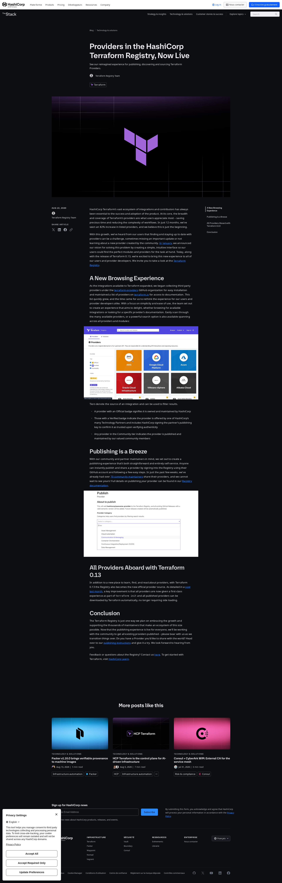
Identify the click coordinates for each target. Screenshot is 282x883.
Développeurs (75, 4)
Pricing (60, 4)
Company (105, 4)
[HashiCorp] (13, 5)
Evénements (157, 841)
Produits (49, 4)
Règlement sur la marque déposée (145, 873)
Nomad (90, 854)
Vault (126, 841)
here (157, 654)
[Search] (276, 14)
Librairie (155, 846)
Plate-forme (36, 4)
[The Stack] (9, 14)
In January (165, 243)
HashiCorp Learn (119, 659)
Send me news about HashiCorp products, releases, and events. (86, 819)
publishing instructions (117, 642)
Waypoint (91, 850)
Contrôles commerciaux (174, 873)
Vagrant (90, 859)
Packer (90, 846)
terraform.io (141, 294)
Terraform (91, 841)
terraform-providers (126, 290)
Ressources (91, 4)
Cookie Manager (75, 873)
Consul (127, 850)
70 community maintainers (127, 476)
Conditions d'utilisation (96, 873)
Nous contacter (191, 841)
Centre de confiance (118, 873)
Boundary (128, 846)
